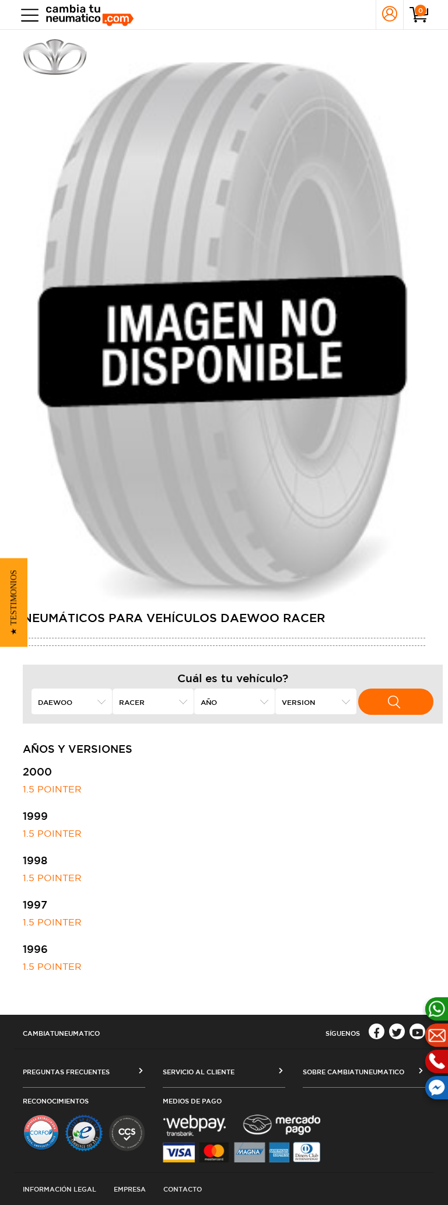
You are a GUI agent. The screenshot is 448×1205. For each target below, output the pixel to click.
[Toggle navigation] (27, 14)
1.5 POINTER (52, 789)
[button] (13, 602)
